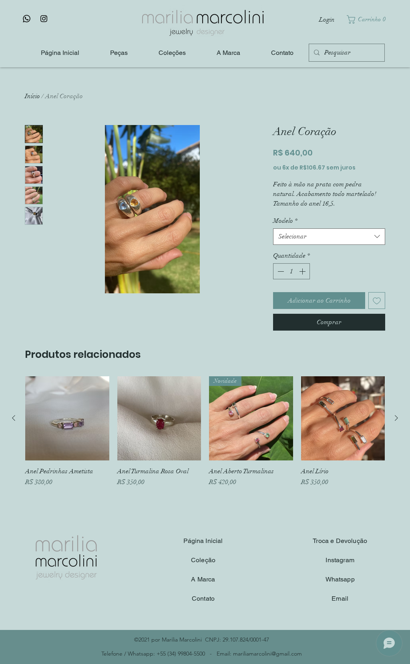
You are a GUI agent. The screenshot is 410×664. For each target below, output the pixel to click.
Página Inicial (203, 541)
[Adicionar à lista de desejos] (376, 300)
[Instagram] (43, 18)
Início (32, 96)
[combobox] (329, 236)
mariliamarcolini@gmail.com (267, 653)
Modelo (285, 221)
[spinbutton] (291, 271)
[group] (205, 436)
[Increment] (303, 271)
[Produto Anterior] (13, 418)
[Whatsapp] (26, 18)
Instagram (340, 560)
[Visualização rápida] (67, 418)
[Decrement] (279, 271)
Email (340, 598)
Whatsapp (340, 579)
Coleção (203, 560)
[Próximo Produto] (396, 418)
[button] (368, 19)
